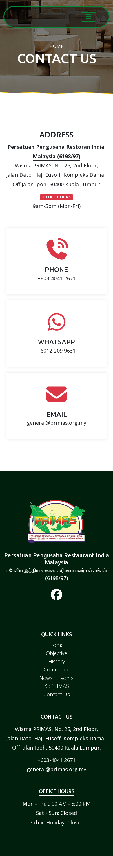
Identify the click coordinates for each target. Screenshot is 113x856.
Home (56, 644)
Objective (56, 653)
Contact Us (56, 694)
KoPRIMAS (56, 685)
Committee (57, 669)
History (56, 661)
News (45, 677)
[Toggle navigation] (88, 17)
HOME (56, 46)
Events (66, 677)
